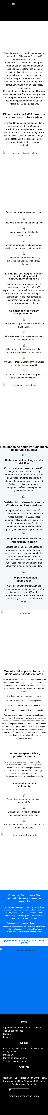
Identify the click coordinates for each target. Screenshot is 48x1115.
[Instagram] (38, 1104)
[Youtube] (32, 1104)
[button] (24, 15)
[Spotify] (27, 1104)
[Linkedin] (15, 1104)
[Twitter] (21, 1104)
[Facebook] (10, 1104)
